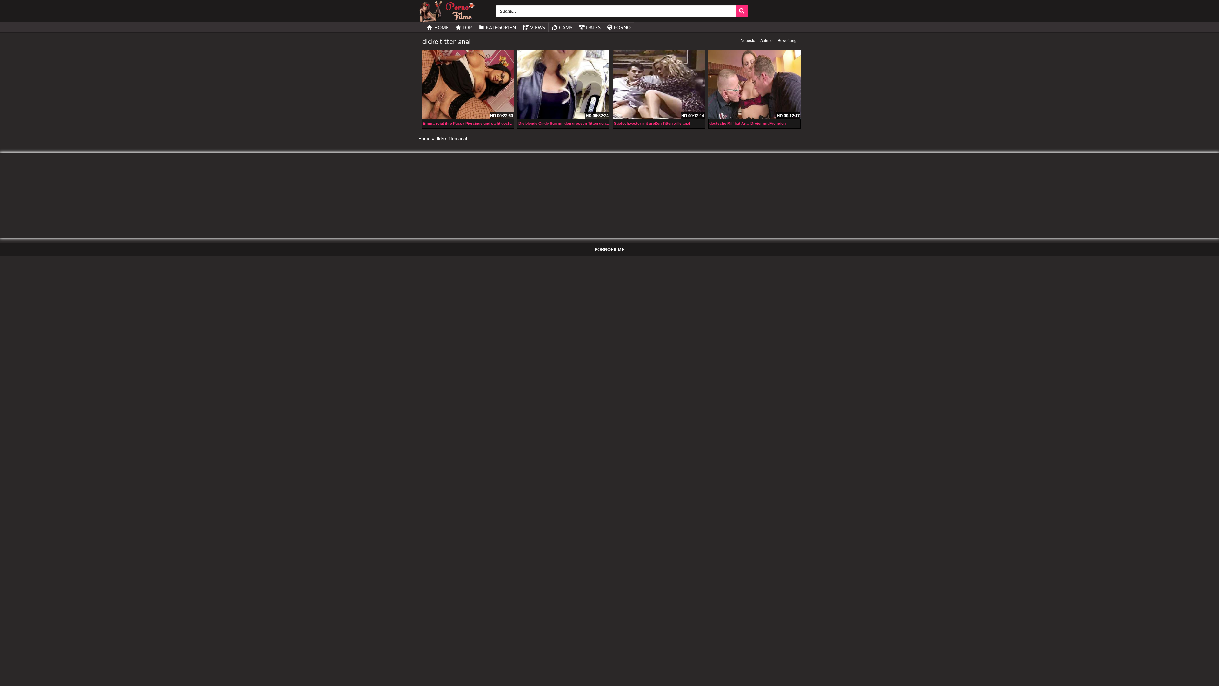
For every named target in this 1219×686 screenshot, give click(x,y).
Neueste (748, 40)
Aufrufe (766, 40)
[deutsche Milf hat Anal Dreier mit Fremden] (754, 84)
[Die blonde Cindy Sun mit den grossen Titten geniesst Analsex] (563, 84)
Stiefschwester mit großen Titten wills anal (652, 123)
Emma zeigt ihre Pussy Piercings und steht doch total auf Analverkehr (486, 123)
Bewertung (787, 40)
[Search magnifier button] (742, 11)
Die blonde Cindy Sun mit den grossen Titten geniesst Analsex (574, 123)
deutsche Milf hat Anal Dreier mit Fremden (747, 123)
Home (424, 138)
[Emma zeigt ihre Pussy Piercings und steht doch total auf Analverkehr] (468, 84)
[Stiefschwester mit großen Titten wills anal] (659, 84)
